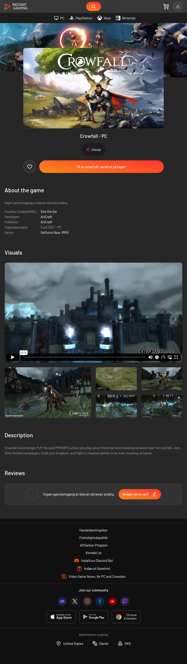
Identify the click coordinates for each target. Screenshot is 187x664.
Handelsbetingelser (93, 530)
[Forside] (16, 6)
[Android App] (93, 616)
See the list (49, 211)
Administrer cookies (93, 635)
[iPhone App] (61, 616)
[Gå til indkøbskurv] (166, 6)
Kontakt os (93, 553)
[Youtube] (112, 601)
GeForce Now (50, 232)
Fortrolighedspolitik (93, 538)
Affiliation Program (93, 545)
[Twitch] (125, 601)
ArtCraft (46, 217)
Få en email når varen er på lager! (101, 167)
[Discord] (62, 601)
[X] (74, 601)
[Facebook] (99, 601)
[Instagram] (87, 601)
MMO (65, 232)
